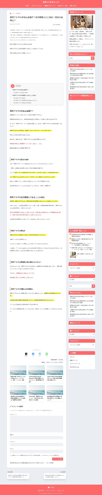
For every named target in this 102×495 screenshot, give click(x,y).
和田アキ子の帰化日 (20, 98)
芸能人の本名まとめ (51, 2)
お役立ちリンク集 (62, 5)
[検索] (92, 58)
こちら (81, 46)
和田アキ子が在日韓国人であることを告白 (24, 95)
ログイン (72, 357)
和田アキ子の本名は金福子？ (20, 89)
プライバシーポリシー (50, 490)
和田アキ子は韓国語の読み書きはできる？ (25, 100)
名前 (12, 434)
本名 (56, 362)
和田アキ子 (50, 362)
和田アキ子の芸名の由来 (21, 92)
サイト (12, 448)
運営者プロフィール (49, 5)
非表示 (18, 86)
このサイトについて (36, 5)
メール (12, 441)
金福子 (61, 362)
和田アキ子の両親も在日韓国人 (23, 102)
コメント (13, 414)
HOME (27, 5)
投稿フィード (74, 360)
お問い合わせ (73, 5)
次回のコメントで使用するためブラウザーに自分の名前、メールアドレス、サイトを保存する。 (36, 455)
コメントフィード (75, 363)
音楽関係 (60, 359)
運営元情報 (41, 490)
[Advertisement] (36, 66)
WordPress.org (74, 367)
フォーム (80, 44)
